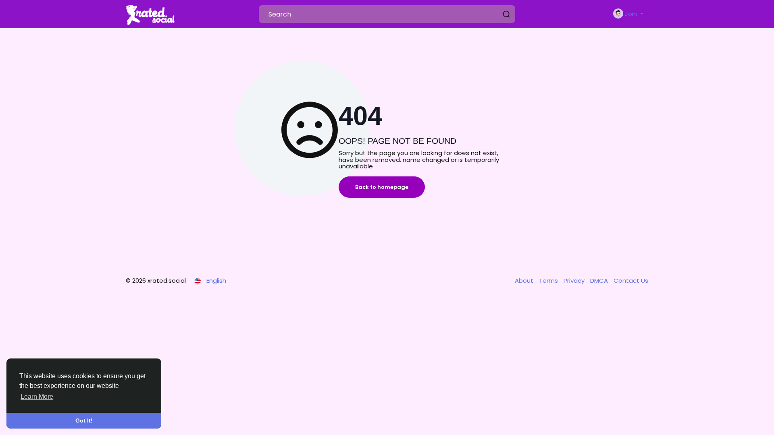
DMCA (600, 280)
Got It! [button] (84, 420)
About (525, 280)
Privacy (575, 280)
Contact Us (631, 280)
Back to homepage (381, 187)
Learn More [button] (37, 396)
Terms (549, 280)
